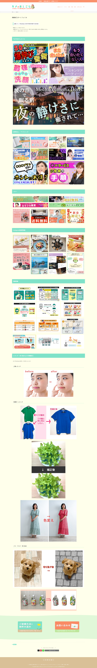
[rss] (49, 660)
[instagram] (45, 660)
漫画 (62, 664)
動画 (67, 664)
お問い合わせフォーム (44, 664)
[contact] (51, 660)
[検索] (53, 660)
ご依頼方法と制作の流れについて (34, 664)
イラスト (59, 664)
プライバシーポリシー (52, 664)
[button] (38, 650)
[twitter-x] (43, 660)
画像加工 (14, 644)
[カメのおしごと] (23, 6)
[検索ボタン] (84, 7)
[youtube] (47, 660)
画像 (65, 664)
